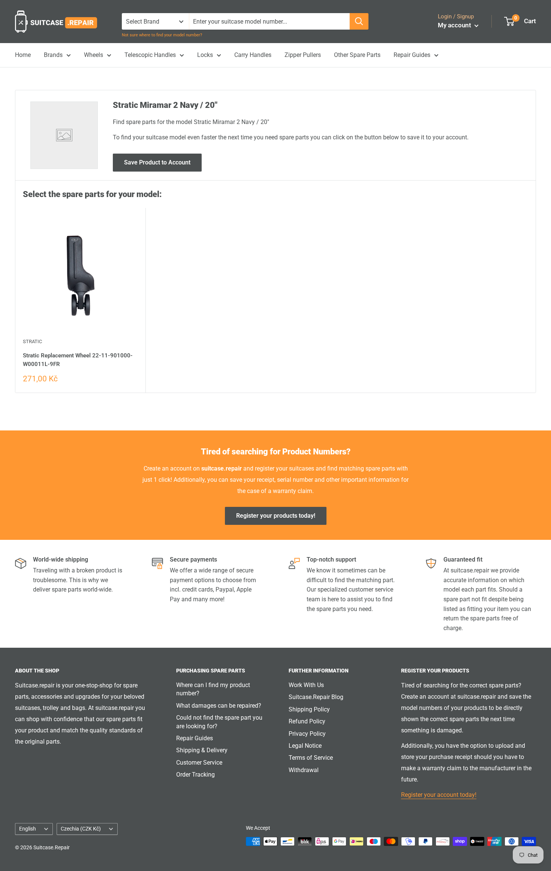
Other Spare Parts (357, 54)
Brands (53, 54)
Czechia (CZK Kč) (81, 829)
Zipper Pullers (302, 54)
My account (455, 25)
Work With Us (306, 685)
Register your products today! (275, 515)
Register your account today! (438, 794)
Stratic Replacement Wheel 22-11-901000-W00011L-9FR (78, 360)
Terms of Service (311, 757)
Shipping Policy (309, 709)
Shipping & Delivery (202, 750)
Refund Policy (307, 721)
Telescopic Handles (150, 54)
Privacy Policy (307, 733)
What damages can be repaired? (218, 705)
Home (23, 54)
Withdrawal (304, 770)
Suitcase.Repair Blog (316, 697)
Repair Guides (412, 54)
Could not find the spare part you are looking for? (219, 721)
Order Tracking (195, 774)
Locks (205, 54)
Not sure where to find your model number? (162, 35)
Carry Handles (252, 54)
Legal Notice (305, 745)
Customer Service (199, 762)
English (27, 829)
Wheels (93, 54)
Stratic (32, 341)
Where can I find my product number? (213, 689)
